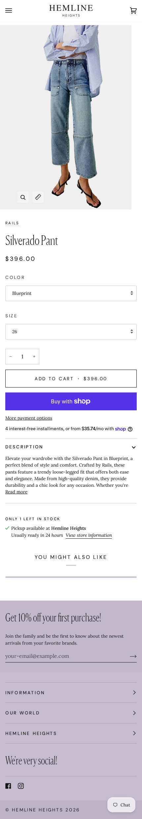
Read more (16, 492)
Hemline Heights (37, 810)
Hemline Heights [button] (31, 733)
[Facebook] (8, 786)
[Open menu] (15, 11)
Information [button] (25, 693)
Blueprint (21, 293)
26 (14, 332)
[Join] (128, 656)
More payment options (28, 418)
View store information (89, 535)
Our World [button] (22, 713)
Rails (12, 223)
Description (24, 447)
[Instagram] (21, 786)
